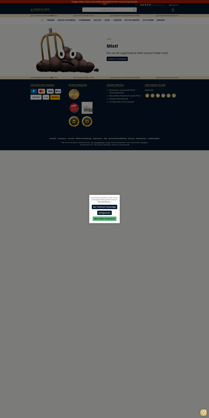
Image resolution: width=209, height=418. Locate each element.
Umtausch (62, 138)
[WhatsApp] (173, 95)
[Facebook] (147, 95)
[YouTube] (157, 95)
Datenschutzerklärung (117, 138)
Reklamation (141, 138)
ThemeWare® (124, 145)
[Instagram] (152, 95)
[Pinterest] (163, 95)
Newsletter (149, 90)
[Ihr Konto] (173, 9)
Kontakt (53, 138)
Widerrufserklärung (83, 138)
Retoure (131, 138)
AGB (105, 138)
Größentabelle (153, 138)
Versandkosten (99, 142)
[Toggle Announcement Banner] (104, 4)
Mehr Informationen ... (104, 202)
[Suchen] (134, 9)
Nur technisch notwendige (104, 207)
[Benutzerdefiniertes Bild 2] (88, 95)
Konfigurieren (104, 213)
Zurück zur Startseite (117, 59)
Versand (71, 138)
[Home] (44, 20)
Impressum (97, 138)
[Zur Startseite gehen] (40, 10)
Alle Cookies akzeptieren (104, 218)
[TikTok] (168, 95)
